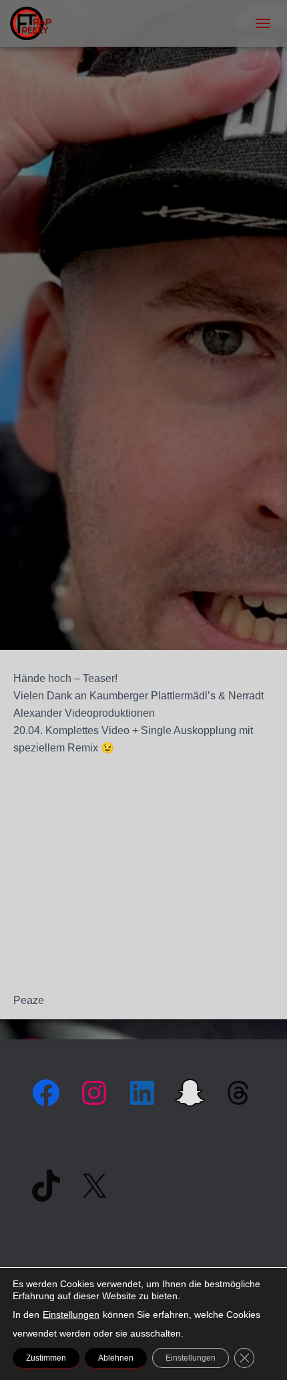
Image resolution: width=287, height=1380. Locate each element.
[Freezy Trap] (35, 23)
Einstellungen (71, 1314)
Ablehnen (115, 1358)
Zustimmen (46, 1358)
